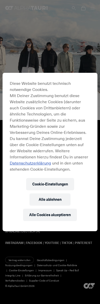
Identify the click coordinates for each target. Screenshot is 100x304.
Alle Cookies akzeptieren (50, 214)
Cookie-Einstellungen (50, 184)
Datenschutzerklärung (30, 163)
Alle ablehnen (50, 199)
